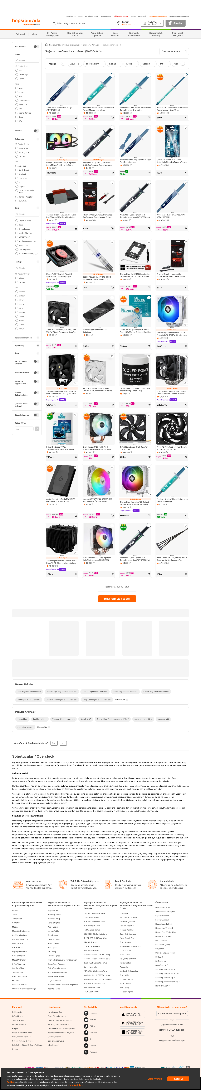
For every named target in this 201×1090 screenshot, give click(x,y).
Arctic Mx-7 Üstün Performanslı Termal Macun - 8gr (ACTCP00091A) (135, 559)
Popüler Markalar (162, 920)
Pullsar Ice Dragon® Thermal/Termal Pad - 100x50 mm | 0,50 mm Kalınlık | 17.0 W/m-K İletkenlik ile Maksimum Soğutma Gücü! (135, 331)
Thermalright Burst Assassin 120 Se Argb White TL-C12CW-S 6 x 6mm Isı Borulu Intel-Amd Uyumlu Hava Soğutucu (172, 334)
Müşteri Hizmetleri (138, 16)
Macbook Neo (161, 940)
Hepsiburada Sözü (162, 907)
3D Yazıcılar (17, 919)
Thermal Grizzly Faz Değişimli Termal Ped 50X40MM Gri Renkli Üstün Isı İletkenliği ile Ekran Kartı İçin (61, 216)
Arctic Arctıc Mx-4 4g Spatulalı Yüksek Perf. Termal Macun (135, 161)
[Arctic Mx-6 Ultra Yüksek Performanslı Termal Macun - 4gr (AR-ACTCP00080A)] (99, 89)
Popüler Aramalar (162, 916)
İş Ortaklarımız (17, 1016)
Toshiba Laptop (54, 989)
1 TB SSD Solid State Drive (94, 913)
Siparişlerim (70, 16)
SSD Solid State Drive (128, 917)
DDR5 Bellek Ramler (92, 917)
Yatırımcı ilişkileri (18, 1020)
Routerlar (15, 923)
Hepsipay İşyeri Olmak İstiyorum (60, 1020)
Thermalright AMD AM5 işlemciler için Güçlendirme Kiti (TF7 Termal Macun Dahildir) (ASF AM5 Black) (135, 275)
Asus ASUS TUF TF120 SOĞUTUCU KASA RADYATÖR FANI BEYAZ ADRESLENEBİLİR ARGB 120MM (97, 500)
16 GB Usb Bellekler (91, 992)
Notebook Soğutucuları (129, 971)
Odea (21, 117)
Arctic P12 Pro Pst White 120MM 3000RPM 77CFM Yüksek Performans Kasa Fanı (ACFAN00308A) (98, 389)
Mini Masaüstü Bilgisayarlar (130, 946)
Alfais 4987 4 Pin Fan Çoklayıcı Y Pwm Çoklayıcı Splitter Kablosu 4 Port (172, 559)
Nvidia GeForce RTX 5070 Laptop (97, 975)
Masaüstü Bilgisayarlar (21, 931)
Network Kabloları (127, 926)
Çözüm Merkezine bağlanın (172, 1013)
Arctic (21, 88)
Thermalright (23, 74)
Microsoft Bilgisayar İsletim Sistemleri (62, 960)
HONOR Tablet (53, 939)
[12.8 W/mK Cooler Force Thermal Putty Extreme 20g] (135, 370)
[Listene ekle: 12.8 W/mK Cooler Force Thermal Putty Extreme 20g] (149, 356)
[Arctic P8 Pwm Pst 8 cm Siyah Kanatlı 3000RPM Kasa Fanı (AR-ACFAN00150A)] (172, 429)
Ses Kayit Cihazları (19, 968)
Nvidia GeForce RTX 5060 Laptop (97, 954)
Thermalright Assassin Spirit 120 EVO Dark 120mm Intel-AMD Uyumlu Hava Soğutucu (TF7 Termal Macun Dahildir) (61, 392)
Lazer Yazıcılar (125, 950)
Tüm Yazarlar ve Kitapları (165, 911)
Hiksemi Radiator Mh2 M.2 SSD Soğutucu (95, 331)
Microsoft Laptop (126, 992)
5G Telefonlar (160, 961)
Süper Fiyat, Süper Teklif (88, 16)
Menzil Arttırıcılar (18, 960)
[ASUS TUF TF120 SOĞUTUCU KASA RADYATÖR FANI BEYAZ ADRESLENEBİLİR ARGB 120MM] (99, 481)
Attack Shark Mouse (56, 976)
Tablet (14, 914)
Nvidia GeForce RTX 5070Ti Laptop (98, 979)
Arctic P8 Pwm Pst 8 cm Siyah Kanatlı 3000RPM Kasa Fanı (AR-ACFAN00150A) (172, 448)
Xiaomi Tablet (53, 943)
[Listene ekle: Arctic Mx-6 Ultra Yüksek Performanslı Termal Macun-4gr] (185, 467)
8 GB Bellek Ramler (91, 950)
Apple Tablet (53, 910)
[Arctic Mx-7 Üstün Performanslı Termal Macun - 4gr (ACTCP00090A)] (135, 196)
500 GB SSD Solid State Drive (95, 934)
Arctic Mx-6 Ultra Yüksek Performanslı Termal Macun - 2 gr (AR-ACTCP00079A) (172, 108)
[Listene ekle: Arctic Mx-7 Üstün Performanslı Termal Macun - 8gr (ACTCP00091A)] (149, 525)
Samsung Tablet (54, 914)
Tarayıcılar (124, 913)
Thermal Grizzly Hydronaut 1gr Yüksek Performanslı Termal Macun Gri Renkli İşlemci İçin (171, 275)
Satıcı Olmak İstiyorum (56, 1016)
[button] (62, 118)
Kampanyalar (106, 16)
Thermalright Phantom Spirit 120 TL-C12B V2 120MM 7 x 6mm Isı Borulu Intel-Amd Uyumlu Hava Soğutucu (171, 392)
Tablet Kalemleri (126, 942)
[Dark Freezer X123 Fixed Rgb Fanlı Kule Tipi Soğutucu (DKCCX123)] (99, 539)
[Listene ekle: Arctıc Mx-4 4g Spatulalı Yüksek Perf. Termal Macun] (149, 127)
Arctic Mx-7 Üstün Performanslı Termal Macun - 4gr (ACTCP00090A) (135, 216)
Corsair (21, 92)
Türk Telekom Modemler (57, 972)
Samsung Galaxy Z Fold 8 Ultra (167, 973)
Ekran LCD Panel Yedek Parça (24, 989)
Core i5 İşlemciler (90, 967)
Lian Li (21, 78)
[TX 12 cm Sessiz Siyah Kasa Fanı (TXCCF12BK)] (135, 429)
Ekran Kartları (125, 954)
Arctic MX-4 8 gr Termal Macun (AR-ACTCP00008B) (171, 216)
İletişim (15, 1049)
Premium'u (28, 24)
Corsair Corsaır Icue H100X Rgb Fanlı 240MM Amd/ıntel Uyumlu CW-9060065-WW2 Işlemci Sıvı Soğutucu (61, 164)
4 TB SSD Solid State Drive (94, 983)
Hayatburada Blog (55, 1012)
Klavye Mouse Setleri (128, 959)
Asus (20, 70)
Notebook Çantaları (127, 921)
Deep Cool (23, 104)
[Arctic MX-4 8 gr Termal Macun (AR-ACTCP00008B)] (172, 196)
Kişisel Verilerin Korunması (22, 1033)
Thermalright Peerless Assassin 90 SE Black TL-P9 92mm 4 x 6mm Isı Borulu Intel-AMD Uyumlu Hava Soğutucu (61, 562)
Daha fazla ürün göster (117, 598)
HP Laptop (52, 952)
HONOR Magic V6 (162, 986)
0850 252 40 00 (172, 1030)
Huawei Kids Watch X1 (164, 928)
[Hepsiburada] (26, 20)
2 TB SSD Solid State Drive (94, 921)
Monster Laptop (54, 919)
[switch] (36, 46)
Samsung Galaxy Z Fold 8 (165, 969)
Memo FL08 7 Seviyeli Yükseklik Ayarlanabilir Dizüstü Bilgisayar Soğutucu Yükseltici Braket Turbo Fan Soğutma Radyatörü (61, 275)
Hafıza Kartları (125, 963)
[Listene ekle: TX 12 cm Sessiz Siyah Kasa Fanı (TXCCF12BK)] (149, 415)
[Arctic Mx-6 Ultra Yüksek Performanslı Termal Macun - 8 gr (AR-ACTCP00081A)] (135, 89)
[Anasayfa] (46, 45)
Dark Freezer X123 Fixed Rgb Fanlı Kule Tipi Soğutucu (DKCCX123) (97, 559)
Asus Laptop (53, 935)
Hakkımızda (17, 1012)
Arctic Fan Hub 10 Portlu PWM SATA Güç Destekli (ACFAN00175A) (60, 500)
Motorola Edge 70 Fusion (165, 953)
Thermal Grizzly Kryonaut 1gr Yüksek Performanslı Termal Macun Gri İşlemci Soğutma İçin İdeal (98, 216)
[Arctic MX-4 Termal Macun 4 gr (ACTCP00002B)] (62, 89)
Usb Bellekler (17, 947)
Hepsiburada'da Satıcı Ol (179, 16)
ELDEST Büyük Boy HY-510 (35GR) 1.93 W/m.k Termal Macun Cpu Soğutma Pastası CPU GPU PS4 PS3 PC (97, 278)
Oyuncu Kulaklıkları (19, 985)
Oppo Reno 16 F (161, 965)
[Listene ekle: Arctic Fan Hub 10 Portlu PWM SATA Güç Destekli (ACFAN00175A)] (75, 467)
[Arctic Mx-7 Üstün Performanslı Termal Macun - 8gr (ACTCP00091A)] (135, 539)
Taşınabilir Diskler (126, 930)
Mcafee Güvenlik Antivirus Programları (63, 985)
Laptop (15, 910)
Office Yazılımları (18, 964)
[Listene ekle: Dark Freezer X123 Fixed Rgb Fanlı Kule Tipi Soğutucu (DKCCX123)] (112, 525)
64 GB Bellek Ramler (92, 987)
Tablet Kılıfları (125, 975)
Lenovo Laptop (54, 923)
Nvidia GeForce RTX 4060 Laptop (97, 959)
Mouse (15, 927)
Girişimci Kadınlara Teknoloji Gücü (61, 1028)
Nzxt (20, 109)
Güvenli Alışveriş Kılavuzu (22, 1041)
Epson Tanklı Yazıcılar (56, 964)
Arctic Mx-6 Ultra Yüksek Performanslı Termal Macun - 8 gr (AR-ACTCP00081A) (135, 108)
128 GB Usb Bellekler (92, 946)
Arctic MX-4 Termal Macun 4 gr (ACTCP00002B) (59, 108)
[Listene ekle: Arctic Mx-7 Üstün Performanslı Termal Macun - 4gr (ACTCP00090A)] (149, 183)
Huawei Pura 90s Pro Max (165, 932)
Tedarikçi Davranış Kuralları (58, 1024)
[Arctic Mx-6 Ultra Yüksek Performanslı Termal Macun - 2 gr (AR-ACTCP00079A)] (172, 89)
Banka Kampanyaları (56, 1041)
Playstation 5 (160, 949)
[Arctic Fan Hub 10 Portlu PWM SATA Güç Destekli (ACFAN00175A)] (62, 481)
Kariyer (15, 1028)
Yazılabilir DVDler (126, 979)
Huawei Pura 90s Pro (163, 936)
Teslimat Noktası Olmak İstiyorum (61, 1033)
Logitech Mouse (54, 980)
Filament (15, 980)
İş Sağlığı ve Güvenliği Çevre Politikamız (28, 1045)
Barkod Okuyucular (19, 976)
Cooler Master (24, 100)
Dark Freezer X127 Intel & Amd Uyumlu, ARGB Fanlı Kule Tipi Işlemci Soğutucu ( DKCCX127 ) (97, 448)
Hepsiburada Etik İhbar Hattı (172, 1040)
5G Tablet (159, 957)
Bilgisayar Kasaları (19, 952)
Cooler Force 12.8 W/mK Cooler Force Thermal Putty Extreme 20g (135, 389)
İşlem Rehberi (53, 1045)
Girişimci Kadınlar (121, 16)
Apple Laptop (53, 927)
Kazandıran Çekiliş (162, 944)
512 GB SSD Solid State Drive (95, 938)
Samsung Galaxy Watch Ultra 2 (167, 982)
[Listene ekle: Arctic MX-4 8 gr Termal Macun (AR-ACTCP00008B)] (185, 183)
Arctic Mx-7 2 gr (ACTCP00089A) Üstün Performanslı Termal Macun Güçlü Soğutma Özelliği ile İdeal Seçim (98, 164)
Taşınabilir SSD (18, 972)
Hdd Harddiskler (18, 956)
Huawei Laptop (54, 956)
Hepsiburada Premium (158, 16)
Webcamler (124, 967)
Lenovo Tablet (53, 931)
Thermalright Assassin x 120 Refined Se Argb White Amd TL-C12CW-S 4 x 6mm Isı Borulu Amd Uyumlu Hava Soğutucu (135, 503)
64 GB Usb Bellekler (91, 942)
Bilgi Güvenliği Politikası (21, 1037)
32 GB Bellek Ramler (92, 926)
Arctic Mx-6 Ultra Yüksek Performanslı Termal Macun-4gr (172, 500)
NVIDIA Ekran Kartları (92, 930)
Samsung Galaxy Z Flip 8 (165, 977)
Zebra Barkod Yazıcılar (57, 968)
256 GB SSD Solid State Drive (95, 963)
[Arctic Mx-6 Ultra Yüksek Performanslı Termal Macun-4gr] (172, 481)
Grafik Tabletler (126, 983)
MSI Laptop (52, 947)
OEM (20, 121)
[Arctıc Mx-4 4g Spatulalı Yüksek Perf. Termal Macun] (135, 141)
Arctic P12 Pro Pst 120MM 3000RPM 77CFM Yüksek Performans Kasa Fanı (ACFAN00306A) (61, 331)
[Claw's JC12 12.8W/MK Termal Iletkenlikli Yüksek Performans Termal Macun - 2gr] (172, 141)
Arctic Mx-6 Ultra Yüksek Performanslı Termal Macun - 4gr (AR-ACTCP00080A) (98, 108)
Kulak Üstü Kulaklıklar (128, 934)
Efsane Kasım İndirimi (163, 924)
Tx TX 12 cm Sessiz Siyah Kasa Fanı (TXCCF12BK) (134, 448)
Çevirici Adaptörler (19, 935)
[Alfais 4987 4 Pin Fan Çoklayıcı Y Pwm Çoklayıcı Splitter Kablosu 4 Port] (172, 539)
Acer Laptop (124, 987)
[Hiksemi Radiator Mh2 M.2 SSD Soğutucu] (99, 311)
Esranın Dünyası (25, 113)
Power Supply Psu (127, 938)
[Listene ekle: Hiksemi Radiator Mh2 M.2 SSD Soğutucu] (112, 297)
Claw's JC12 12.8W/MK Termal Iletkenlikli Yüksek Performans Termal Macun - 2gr (172, 161)
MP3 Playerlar (17, 943)
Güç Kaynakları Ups (20, 939)
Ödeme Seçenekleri (55, 1037)
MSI (20, 96)
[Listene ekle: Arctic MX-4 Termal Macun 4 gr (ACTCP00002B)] (75, 75)
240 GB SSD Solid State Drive (95, 971)
